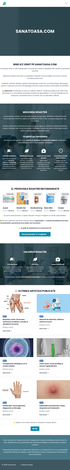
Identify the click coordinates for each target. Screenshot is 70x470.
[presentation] (16, 303)
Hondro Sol (21, 208)
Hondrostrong (36, 208)
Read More (7, 331)
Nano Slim (48, 208)
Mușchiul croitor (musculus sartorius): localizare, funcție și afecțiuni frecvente (15, 321)
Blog (4, 316)
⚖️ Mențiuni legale (26, 465)
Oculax (61, 208)
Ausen (5, 208)
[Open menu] (66, 3)
